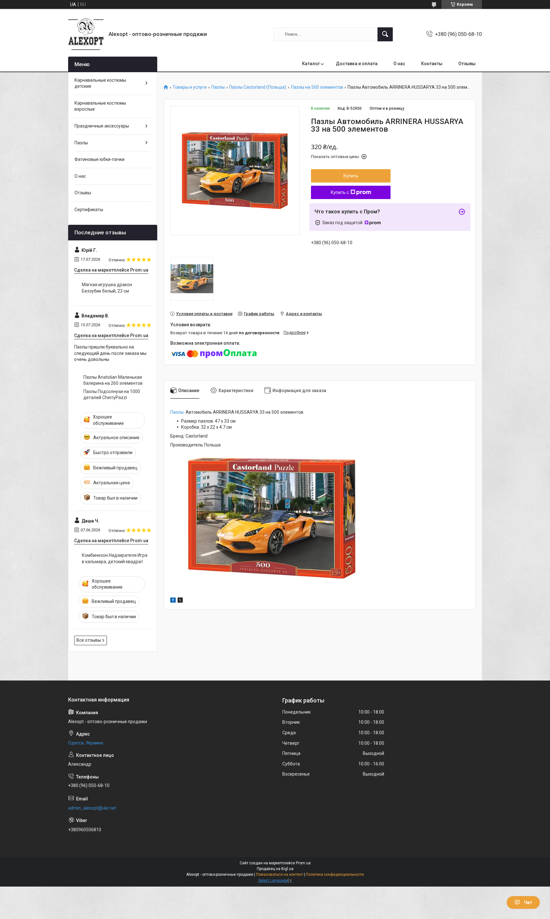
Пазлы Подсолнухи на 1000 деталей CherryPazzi (111, 394)
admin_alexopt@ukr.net (92, 808)
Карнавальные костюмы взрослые (100, 106)
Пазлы (218, 87)
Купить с (340, 192)
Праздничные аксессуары (101, 125)
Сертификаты (88, 209)
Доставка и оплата (356, 63)
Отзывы (467, 63)
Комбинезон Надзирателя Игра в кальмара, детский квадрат (114, 558)
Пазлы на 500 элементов (317, 87)
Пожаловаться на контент (279, 874)
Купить (350, 175)
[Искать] (385, 34)
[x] (180, 601)
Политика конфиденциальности (335, 874)
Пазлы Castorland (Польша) (257, 87)
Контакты (431, 63)
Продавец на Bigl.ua (275, 869)
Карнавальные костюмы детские (100, 83)
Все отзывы (88, 640)
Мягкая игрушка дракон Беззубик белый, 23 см (107, 288)
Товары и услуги (190, 87)
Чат (528, 902)
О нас (399, 63)
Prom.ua (303, 863)
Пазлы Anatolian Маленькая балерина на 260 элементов (113, 380)
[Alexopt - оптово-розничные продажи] (86, 34)
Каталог (311, 63)
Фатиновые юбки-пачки (99, 159)
